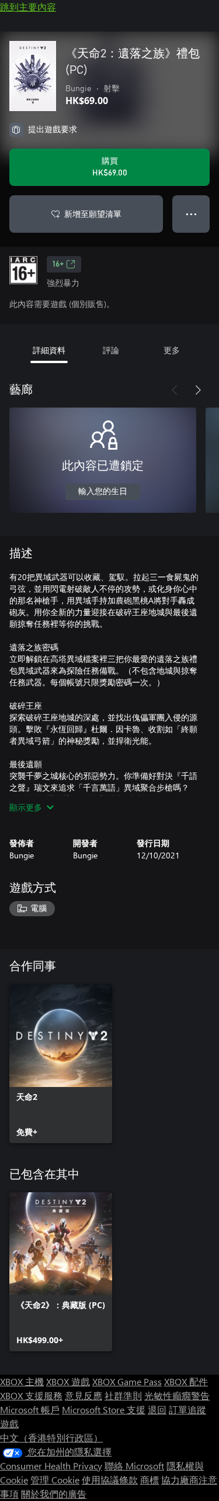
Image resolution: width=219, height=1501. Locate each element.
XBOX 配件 (186, 1381)
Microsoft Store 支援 (103, 1409)
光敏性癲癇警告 (177, 1395)
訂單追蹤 (187, 1409)
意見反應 (83, 1395)
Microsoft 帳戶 (30, 1409)
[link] (60, 1063)
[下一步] (198, 390)
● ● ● (191, 214)
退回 (157, 1409)
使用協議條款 (110, 1480)
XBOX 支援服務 (31, 1395)
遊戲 (9, 1423)
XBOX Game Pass (127, 1381)
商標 (149, 1480)
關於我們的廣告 (53, 1494)
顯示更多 (25, 807)
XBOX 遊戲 (68, 1381)
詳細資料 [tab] (49, 350)
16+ (58, 264)
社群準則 (123, 1395)
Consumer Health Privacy (51, 1465)
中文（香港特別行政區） (51, 1437)
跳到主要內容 (28, 7)
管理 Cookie (54, 1480)
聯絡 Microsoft (134, 1465)
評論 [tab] (111, 350)
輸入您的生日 (102, 492)
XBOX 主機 (22, 1381)
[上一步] (174, 390)
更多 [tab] (172, 350)
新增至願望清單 (92, 213)
